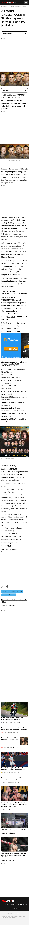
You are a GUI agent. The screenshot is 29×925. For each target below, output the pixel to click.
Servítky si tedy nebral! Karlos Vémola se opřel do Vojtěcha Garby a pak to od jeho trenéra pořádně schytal (14, 804)
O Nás (18, 904)
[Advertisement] (14, 53)
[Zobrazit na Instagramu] (26, 904)
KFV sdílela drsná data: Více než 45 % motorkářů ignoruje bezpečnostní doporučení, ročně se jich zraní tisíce (12, 718)
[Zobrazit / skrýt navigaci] (26, 2)
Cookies (11, 908)
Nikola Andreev (7, 33)
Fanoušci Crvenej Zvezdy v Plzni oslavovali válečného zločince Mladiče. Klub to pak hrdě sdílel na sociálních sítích (14, 769)
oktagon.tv (11, 316)
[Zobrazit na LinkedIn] (23, 904)
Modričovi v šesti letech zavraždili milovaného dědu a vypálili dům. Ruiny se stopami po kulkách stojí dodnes (13, 779)
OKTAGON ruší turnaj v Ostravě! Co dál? (14, 830)
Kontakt (13, 904)
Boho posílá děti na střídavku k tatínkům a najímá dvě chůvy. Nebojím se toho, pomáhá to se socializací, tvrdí (10, 739)
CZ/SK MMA (11, 6)
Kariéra (6, 904)
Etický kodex (17, 908)
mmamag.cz (4, 6)
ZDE (9, 545)
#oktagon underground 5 (8, 595)
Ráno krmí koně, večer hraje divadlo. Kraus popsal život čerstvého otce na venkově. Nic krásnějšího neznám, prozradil (14, 729)
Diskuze (13, 605)
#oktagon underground (16, 591)
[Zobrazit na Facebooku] (21, 904)
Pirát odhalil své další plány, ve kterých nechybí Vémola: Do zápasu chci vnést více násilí (13, 855)
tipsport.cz (21, 323)
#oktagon (4, 591)
